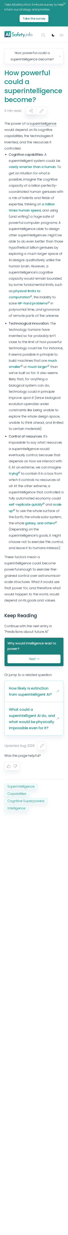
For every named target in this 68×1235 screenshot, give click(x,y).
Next (32, 659)
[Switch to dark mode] (53, 35)
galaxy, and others (40, 523)
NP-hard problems (33, 303)
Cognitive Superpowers (25, 801)
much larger (37, 366)
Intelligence (16, 808)
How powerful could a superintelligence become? (32, 56)
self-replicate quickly (25, 504)
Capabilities (16, 793)
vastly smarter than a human (32, 167)
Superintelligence (20, 786)
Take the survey (34, 18)
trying (13, 473)
